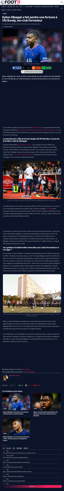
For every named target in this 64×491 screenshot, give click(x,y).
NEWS (4, 13)
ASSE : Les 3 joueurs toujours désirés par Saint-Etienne (16, 462)
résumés (19, 448)
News (4, 408)
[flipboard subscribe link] (28, 385)
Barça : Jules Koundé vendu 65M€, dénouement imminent (17, 471)
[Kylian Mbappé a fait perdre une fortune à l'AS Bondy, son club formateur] (16, 401)
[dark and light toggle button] (61, 8)
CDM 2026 (9, 6)
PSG (17, 6)
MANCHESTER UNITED (47, 6)
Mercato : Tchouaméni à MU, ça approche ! (13, 476)
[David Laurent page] (5, 378)
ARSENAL (3, 10)
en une (8, 448)
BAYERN (9, 10)
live (13, 448)
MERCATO (3, 6)
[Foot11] (10, 2)
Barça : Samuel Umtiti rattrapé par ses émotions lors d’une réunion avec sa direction (45, 414)
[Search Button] (61, 2)
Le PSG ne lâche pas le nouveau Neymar (13, 467)
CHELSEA (56, 6)
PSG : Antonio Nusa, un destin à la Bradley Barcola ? (15, 457)
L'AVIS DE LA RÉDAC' (17, 10)
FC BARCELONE (37, 6)
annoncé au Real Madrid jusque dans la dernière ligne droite (38, 130)
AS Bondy (26, 369)
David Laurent (8, 26)
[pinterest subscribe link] (36, 385)
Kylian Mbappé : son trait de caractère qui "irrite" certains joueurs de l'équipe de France (16, 438)
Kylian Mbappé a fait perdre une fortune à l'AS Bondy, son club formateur (15, 413)
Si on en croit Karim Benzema (23, 154)
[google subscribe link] (12, 385)
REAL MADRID (28, 6)
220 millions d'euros (25, 145)
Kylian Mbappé (37, 127)
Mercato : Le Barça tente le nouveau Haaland (14, 481)
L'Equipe (48, 209)
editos (26, 448)
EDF (14, 6)
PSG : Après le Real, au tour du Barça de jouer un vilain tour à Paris (19, 453)
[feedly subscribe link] (20, 385)
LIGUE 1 (21, 6)
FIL (4, 448)
